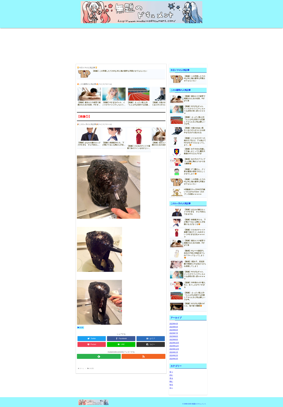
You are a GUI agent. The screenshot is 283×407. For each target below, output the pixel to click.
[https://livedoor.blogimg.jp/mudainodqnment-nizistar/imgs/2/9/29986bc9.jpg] (108, 217)
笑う (171, 372)
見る (171, 378)
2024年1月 (173, 352)
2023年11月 (174, 346)
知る (171, 385)
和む (171, 381)
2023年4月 (173, 324)
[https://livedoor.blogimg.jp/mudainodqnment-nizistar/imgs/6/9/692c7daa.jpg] (99, 323)
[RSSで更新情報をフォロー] (143, 356)
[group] (89, 97)
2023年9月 (173, 340)
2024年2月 (173, 355)
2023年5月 (173, 327)
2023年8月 (173, 336)
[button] (161, 97)
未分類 (81, 327)
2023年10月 (174, 343)
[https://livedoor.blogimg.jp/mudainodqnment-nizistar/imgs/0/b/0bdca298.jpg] (99, 270)
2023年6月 (173, 330)
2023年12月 (174, 349)
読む (171, 375)
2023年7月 (173, 333)
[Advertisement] (141, 45)
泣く (171, 388)
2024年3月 (173, 359)
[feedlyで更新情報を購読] (99, 356)
